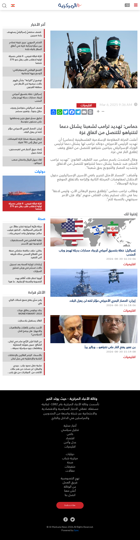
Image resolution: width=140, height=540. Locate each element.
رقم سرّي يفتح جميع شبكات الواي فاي (25, 301)
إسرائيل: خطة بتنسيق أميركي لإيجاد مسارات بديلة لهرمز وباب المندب (97, 252)
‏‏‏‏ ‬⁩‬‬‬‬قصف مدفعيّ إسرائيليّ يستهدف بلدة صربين (24, 33)
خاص (70, 434)
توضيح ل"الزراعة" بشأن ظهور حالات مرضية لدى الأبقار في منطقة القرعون (27, 84)
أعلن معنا (70, 490)
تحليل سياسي (70, 430)
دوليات (40, 171)
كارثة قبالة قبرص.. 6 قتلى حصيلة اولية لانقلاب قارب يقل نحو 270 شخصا (25, 59)
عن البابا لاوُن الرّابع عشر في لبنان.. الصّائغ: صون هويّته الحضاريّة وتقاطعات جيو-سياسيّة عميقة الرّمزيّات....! (25, 345)
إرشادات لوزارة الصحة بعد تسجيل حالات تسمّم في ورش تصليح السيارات (26, 268)
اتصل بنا (70, 495)
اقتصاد (70, 438)
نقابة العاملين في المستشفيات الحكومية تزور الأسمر (26, 241)
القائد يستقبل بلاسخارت (30, 320)
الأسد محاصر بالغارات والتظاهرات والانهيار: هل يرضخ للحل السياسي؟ (25, 331)
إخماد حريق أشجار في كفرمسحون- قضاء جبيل (25, 151)
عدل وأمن (70, 442)
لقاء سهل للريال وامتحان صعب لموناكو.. (27, 161)
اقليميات (129, 263)
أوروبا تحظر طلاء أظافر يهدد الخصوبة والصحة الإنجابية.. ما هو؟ (25, 279)
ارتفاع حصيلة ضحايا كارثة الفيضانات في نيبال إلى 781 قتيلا (25, 140)
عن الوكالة (70, 486)
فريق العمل (70, 482)
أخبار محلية (70, 425)
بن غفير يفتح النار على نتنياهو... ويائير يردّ (110, 347)
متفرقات (70, 466)
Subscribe (70, 505)
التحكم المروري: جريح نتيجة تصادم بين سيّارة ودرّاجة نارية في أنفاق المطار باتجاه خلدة (25, 46)
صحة (41, 218)
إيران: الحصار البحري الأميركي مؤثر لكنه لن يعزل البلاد (102, 300)
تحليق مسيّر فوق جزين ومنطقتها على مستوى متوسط (26, 119)
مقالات (70, 470)
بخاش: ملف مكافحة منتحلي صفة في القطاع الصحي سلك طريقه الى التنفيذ (25, 254)
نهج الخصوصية (70, 478)
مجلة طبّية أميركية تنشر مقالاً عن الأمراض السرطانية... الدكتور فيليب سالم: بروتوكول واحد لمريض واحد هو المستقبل (24, 230)
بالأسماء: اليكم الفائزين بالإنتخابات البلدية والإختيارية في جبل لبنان (25, 356)
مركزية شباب (70, 458)
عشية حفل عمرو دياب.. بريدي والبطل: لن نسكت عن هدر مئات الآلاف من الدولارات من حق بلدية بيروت (25, 369)
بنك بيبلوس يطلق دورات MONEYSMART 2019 (29, 311)
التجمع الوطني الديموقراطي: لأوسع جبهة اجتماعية (27, 71)
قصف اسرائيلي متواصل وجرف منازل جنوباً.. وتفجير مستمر (26, 109)
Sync (76, 530)
